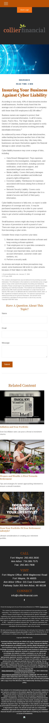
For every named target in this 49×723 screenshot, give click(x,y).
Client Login (24, 10)
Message (6, 343)
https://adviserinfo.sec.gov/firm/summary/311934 (17, 670)
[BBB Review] (24, 717)
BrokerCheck (44, 607)
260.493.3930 (31, 557)
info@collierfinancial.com (24, 595)
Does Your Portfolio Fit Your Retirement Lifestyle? (20, 529)
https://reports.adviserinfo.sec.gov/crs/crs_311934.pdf (19, 674)
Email (4, 328)
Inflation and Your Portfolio (14, 427)
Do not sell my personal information (36, 634)
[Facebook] (24, 600)
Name (4, 313)
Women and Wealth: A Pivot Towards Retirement (18, 477)
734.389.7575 (30, 561)
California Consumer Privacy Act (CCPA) (15, 632)
